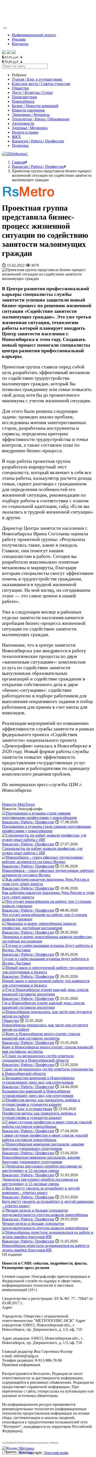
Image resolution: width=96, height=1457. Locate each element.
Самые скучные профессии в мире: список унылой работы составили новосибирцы (45, 1137)
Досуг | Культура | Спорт (32, 92)
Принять (10, 1452)
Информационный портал (34, 35)
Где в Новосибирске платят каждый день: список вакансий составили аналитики (43, 1005)
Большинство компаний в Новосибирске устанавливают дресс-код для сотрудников (37, 1093)
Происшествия (24, 97)
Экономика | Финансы (30, 115)
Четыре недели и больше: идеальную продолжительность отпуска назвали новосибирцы (45, 1225)
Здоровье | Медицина (30, 128)
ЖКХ (16, 137)
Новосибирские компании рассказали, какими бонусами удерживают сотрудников (41, 1159)
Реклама (19, 39)
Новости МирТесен (18, 804)
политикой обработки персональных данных (30, 1442)
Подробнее (26, 1452)
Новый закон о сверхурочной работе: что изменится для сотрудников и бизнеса (45, 983)
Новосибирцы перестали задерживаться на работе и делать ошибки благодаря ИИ (45, 1247)
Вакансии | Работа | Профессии (38, 141)
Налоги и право (25, 132)
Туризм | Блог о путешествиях (37, 79)
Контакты (20, 44)
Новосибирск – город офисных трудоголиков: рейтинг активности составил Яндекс (48, 872)
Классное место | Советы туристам (41, 84)
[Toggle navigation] (5, 28)
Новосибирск (23, 101)
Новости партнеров (28, 110)
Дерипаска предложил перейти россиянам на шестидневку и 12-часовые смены (40, 1181)
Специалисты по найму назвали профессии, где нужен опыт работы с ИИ (42, 850)
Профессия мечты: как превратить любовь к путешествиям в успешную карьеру (39, 1115)
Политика (20, 145)
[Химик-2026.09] (15, 154)
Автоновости (23, 123)
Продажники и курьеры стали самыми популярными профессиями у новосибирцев (46, 828)
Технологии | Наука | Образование (40, 119)
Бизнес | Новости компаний (35, 106)
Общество (20, 88)
